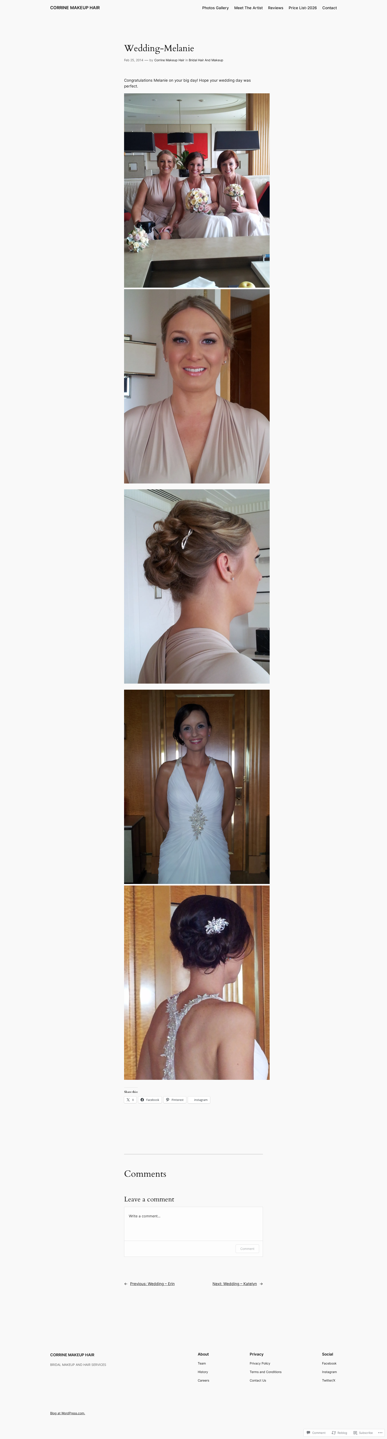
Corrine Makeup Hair (169, 60)
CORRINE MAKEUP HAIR (75, 7)
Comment (247, 1249)
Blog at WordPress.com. (67, 1413)
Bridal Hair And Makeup (206, 60)
